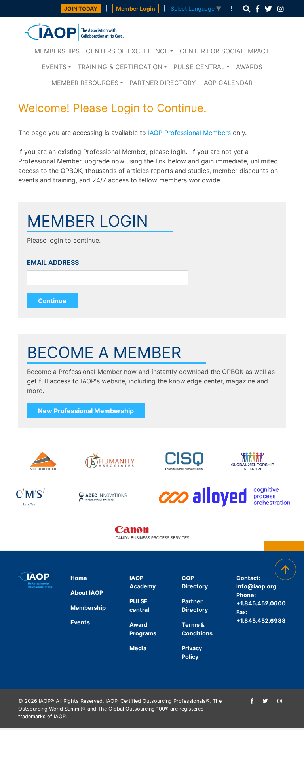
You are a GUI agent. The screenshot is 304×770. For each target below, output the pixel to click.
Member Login (135, 8)
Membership (88, 607)
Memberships (57, 51)
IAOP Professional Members (189, 133)
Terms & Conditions (197, 629)
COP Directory (195, 582)
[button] (246, 9)
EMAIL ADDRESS (53, 262)
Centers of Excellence (127, 51)
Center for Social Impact (225, 51)
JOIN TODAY (80, 8)
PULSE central (199, 67)
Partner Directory (162, 83)
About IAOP (86, 592)
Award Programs (142, 629)
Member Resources (84, 83)
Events (54, 67)
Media (137, 648)
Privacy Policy (192, 652)
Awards (249, 67)
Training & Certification (120, 67)
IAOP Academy (142, 582)
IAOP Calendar (227, 83)
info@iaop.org (256, 586)
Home (78, 578)
